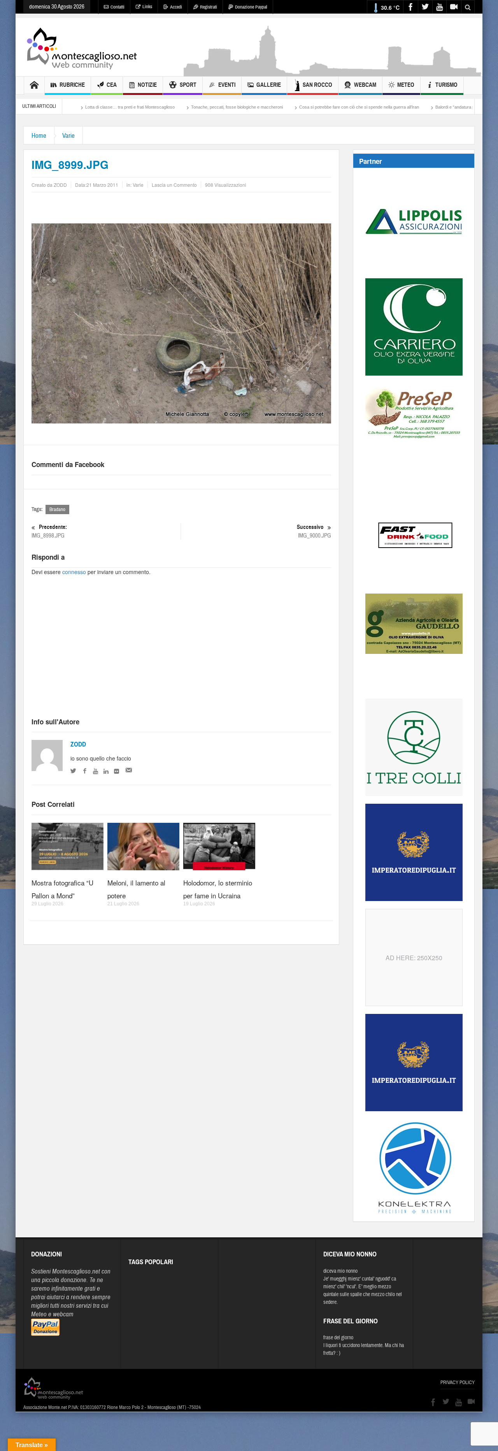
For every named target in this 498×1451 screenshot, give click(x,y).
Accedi (176, 7)
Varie (68, 136)
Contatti (117, 7)
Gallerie (268, 84)
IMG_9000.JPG (314, 531)
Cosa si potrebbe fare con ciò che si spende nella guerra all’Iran (311, 107)
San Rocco (317, 84)
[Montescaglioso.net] (81, 47)
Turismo (446, 84)
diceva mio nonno (340, 1271)
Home (39, 136)
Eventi (226, 84)
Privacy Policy (457, 1382)
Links (147, 6)
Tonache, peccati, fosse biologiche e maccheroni (189, 107)
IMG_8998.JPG (49, 531)
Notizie (147, 84)
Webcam (365, 84)
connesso (74, 572)
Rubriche (72, 84)
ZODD (78, 744)
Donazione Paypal (251, 7)
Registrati (208, 7)
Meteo (405, 84)
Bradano (57, 509)
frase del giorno (338, 1337)
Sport (188, 84)
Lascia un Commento (174, 184)
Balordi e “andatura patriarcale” (416, 107)
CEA (112, 84)
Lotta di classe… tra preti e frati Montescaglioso (81, 107)
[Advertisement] (333, 72)
